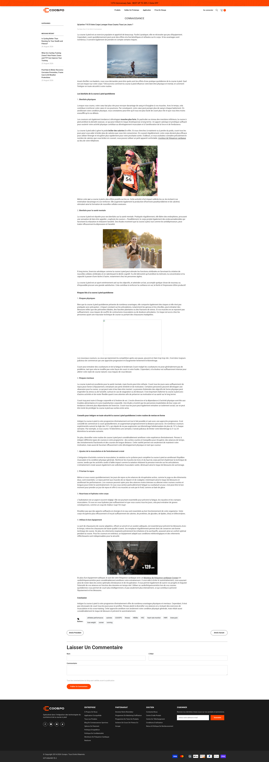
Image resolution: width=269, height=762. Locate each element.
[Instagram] (51, 724)
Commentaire (72, 663)
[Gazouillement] (62, 724)
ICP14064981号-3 (50, 758)
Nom (68, 654)
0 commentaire (97, 29)
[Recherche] (216, 10)
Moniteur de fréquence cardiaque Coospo (161, 578)
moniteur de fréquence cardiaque (172, 138)
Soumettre (217, 718)
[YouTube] (57, 724)
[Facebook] (45, 724)
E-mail (151, 654)
